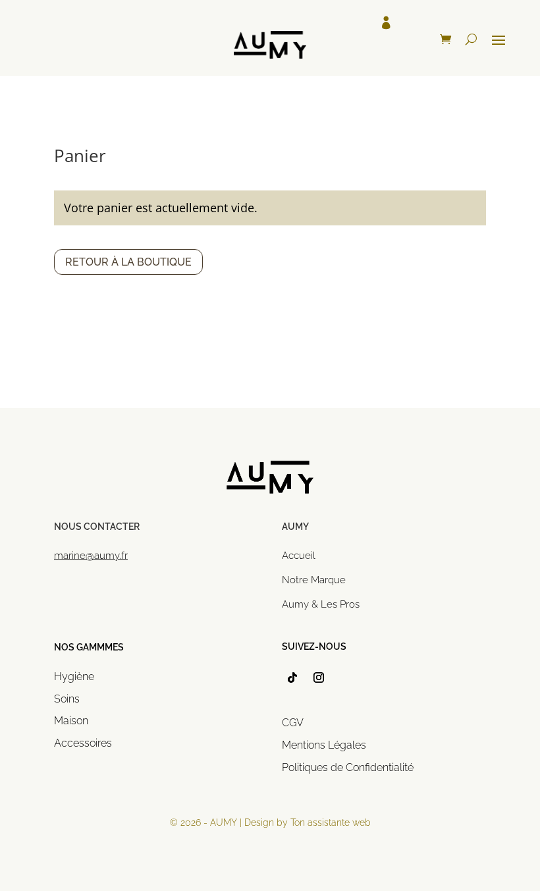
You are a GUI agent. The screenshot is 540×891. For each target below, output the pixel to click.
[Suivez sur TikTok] (292, 677)
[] (270, 83)
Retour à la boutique (128, 262)
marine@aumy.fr (91, 555)
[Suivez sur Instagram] (318, 677)
